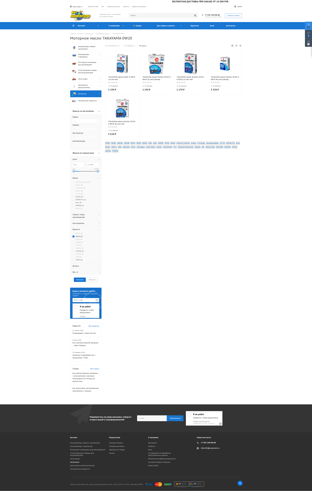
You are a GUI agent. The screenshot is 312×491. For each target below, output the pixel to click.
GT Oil (222, 143)
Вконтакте (240, 483)
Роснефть (141, 147)
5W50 (167, 143)
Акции (112, 453)
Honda (108, 151)
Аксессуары (75, 459)
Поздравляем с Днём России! (84, 333)
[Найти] (195, 15)
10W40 (119, 143)
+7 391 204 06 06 (212, 15)
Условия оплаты (116, 443)
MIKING (227, 147)
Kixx (238, 143)
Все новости (94, 326)
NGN (120, 147)
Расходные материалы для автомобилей (87, 450)
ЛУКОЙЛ (219, 147)
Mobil (107, 147)
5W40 (113, 143)
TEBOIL (115, 151)
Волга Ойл (210, 147)
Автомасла (74, 462)
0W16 (173, 143)
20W (155, 143)
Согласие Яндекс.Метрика (159, 462)
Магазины (152, 443)
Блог (150, 450)
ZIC (203, 147)
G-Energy (201, 143)
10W (150, 143)
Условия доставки (116, 446)
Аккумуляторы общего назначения (85, 443)
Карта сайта (153, 465)
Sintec (159, 147)
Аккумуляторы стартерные (81, 446)
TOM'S (234, 147)
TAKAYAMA (167, 147)
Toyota (197, 147)
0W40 (144, 143)
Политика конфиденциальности (162, 459)
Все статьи (94, 369)
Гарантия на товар (117, 450)
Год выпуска (78, 133)
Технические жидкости (80, 469)
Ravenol (126, 147)
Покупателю (114, 437)
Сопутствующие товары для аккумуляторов (82, 454)
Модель (76, 125)
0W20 (133, 143)
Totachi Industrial (185, 147)
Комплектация (79, 141)
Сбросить (92, 280)
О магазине (153, 437)
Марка (75, 117)
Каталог (73, 437)
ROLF (133, 147)
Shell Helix (150, 147)
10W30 (160, 143)
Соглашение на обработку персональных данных (159, 454)
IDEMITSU (230, 143)
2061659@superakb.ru (210, 448)
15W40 (126, 143)
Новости (151, 446)
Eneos (193, 143)
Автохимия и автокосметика (82, 465)
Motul (114, 147)
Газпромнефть (212, 143)
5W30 (107, 143)
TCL (175, 147)
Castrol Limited (183, 143)
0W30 (138, 143)
